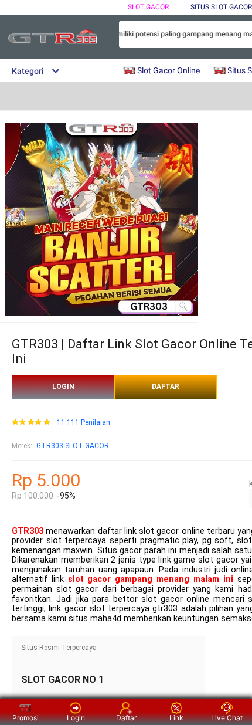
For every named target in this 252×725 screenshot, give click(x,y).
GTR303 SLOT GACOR (72, 446)
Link (176, 717)
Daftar (126, 717)
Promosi (25, 717)
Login (76, 717)
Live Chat (227, 717)
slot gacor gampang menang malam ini (150, 579)
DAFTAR (165, 386)
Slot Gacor (148, 7)
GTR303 (27, 531)
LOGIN (63, 386)
